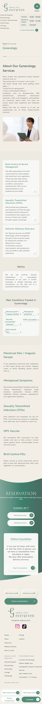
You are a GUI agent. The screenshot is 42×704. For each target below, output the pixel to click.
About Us (7, 643)
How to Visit (9, 650)
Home (6, 635)
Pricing (21, 635)
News (6, 639)
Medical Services (10, 646)
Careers (22, 639)
